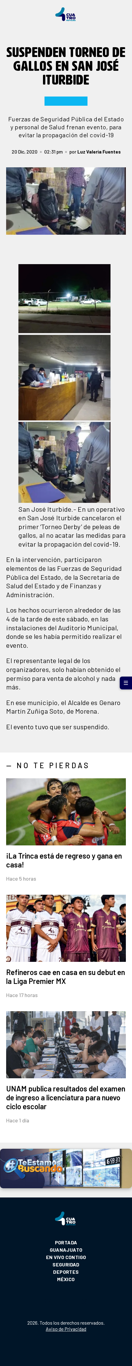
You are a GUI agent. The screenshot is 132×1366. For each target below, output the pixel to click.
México (66, 1279)
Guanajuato (66, 1250)
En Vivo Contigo (66, 1257)
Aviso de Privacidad (66, 1329)
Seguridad (66, 1264)
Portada (66, 1242)
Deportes (66, 1272)
